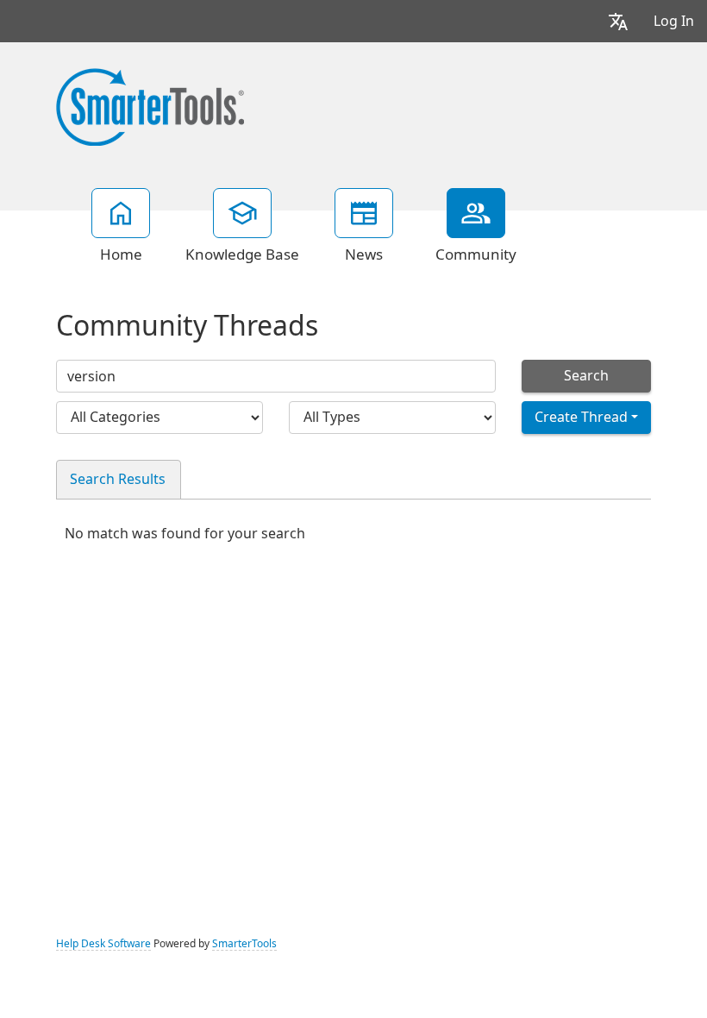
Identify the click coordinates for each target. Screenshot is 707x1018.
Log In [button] (674, 21)
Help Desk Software (103, 944)
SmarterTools (244, 944)
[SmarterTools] (150, 105)
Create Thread (581, 417)
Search (586, 376)
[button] (618, 21)
